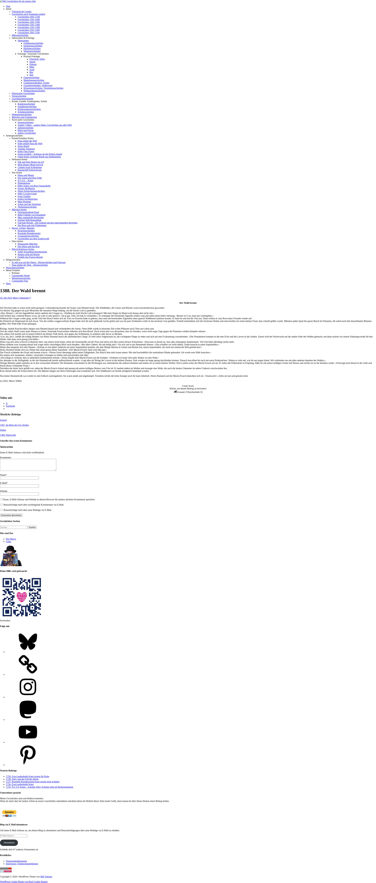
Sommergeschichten (33, 46)
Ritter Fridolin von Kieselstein (32, 215)
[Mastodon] (28, 719)
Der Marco (11, 539)
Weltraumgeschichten (22, 114)
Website (3, 491)
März (31, 67)
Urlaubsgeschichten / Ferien (36, 83)
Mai (31, 72)
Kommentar (5, 457)
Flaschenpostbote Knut (28, 212)
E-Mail (3, 483)
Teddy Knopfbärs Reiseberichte (32, 252)
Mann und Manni (26, 175)
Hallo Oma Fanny (26, 151)
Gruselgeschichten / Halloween (38, 85)
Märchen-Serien (19, 209)
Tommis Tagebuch (26, 149)
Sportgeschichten (25, 122)
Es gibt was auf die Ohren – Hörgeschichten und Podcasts (39, 262)
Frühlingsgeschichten (33, 43)
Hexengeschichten (26, 230)
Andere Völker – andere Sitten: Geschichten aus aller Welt (45, 125)
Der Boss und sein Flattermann (32, 225)
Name (3, 475)
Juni (31, 75)
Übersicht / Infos (37, 59)
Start (8, 6)
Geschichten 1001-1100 (29, 32)
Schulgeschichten (26, 112)
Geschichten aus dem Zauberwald (33, 238)
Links (8, 541)
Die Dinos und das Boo (29, 246)
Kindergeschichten (26, 104)
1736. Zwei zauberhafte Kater (20, 784)
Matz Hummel (24, 201)
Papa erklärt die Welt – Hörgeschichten (30, 265)
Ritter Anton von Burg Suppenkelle (34, 186)
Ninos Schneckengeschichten (31, 191)
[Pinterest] (28, 765)
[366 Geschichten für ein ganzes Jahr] (18, 1)
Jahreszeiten (23, 40)
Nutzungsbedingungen (16, 861)
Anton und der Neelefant (29, 204)
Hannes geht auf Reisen (29, 254)
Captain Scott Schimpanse (30, 167)
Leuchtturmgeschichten (22, 98)
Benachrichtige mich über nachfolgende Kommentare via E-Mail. (34, 504)
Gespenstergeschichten (28, 236)
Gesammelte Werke (21, 275)
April (31, 69)
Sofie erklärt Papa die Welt (30, 143)
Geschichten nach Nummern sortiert (28, 14)
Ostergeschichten (31, 77)
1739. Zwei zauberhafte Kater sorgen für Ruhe (27, 776)
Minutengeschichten (21, 278)
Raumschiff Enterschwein (30, 170)
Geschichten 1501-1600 (29, 19)
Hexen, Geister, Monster (23, 228)
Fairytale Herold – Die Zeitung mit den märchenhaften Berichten (48, 223)
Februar (33, 64)
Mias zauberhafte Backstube (31, 217)
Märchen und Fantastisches (24, 117)
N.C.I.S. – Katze (25, 180)
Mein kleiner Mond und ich (30, 164)
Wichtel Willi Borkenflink (29, 220)
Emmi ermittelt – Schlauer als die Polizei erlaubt (40, 154)
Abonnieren (8, 842)
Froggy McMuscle (26, 188)
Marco (16, 298)
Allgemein (24, 298)
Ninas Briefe (23, 146)
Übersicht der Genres (21, 11)
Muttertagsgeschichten (34, 80)
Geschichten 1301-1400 (29, 24)
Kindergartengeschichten (29, 109)
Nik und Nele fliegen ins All (31, 162)
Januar (32, 61)
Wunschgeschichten (15, 267)
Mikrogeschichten (20, 35)
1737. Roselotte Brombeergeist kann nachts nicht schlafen (32, 781)
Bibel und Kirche (26, 130)
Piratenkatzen (24, 183)
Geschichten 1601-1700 (29, 17)
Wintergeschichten (32, 51)
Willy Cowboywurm (27, 193)
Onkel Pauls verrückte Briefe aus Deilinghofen (39, 157)
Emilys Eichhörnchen (28, 199)
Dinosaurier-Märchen (27, 244)
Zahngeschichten (25, 127)
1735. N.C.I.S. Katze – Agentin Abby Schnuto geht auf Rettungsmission (39, 787)
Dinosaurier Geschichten (23, 93)
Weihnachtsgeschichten (34, 90)
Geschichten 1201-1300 (29, 27)
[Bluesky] (28, 652)
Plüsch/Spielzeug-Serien (23, 249)
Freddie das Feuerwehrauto (30, 257)
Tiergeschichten (19, 96)
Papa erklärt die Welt (27, 141)
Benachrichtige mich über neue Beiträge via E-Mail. (28, 510)
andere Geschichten (27, 133)
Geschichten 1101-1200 (29, 30)
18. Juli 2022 (6, 298)
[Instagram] (28, 697)
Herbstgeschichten (32, 48)
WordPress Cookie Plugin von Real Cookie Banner (24, 881)
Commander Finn (20, 281)
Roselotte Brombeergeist (29, 233)
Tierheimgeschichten (27, 207)
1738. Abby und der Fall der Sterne (22, 779)
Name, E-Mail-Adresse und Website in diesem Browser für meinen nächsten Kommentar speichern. (49, 499)
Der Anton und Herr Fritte (30, 178)
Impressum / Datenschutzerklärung (22, 863)
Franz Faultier (24, 196)
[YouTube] (28, 742)
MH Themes (46, 876)
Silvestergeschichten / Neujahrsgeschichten (43, 88)
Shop (8, 283)
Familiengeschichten (27, 106)
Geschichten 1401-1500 (29, 22)
